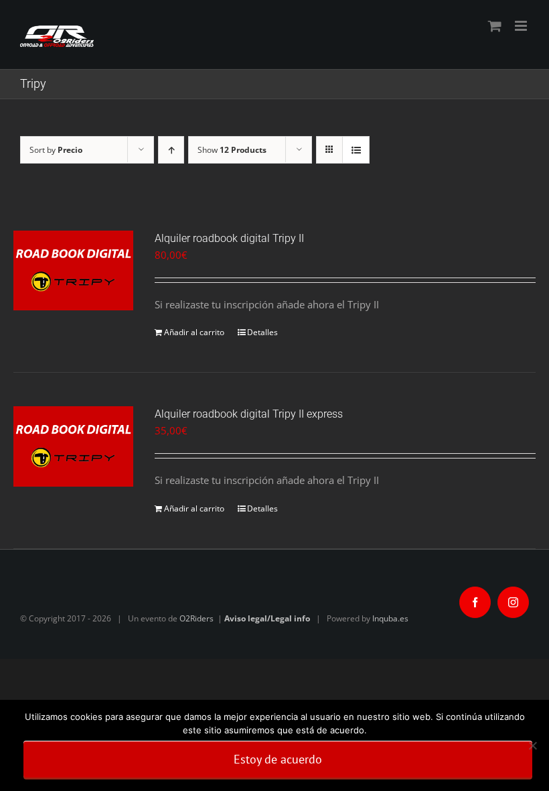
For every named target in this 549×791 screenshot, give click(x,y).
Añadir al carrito (194, 332)
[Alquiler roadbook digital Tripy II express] (73, 446)
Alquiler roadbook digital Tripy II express (249, 414)
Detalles (262, 332)
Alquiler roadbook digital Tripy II (229, 238)
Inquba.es (390, 618)
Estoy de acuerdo (278, 759)
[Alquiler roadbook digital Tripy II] (73, 271)
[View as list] (356, 150)
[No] (532, 745)
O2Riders (196, 618)
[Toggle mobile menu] (522, 26)
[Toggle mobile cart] (494, 26)
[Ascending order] (171, 150)
